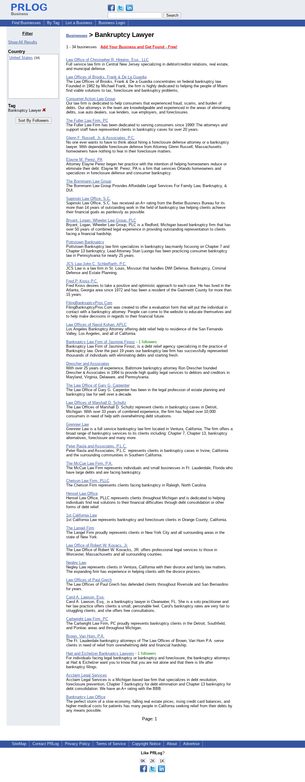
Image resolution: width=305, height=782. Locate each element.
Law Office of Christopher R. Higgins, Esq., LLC (107, 59)
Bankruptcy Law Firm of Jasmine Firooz (100, 342)
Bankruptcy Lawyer (25, 110)
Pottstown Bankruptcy (85, 242)
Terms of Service (111, 743)
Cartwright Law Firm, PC (87, 619)
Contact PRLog (45, 743)
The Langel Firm (80, 528)
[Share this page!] (120, 9)
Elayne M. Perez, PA (84, 159)
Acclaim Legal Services (86, 675)
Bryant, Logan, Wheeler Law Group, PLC (101, 220)
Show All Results (22, 42)
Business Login (112, 23)
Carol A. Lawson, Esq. (85, 597)
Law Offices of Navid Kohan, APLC (96, 324)
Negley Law (76, 562)
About (172, 743)
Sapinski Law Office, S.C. (88, 198)
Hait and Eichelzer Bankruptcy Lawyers (100, 653)
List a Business (79, 23)
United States (21, 57)
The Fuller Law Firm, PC (87, 120)
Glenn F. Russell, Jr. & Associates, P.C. (100, 138)
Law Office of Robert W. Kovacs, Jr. (97, 545)
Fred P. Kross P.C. (82, 281)
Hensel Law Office (82, 493)
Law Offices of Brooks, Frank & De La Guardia (106, 77)
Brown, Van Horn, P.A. (85, 636)
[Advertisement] (268, 120)
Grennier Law (77, 424)
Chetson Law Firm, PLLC (87, 480)
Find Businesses (26, 23)
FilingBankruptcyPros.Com (89, 303)
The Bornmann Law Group (88, 181)
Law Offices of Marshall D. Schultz (96, 402)
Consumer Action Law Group (90, 99)
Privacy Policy (77, 743)
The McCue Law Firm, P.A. (89, 463)
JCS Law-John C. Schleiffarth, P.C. (96, 264)
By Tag (53, 23)
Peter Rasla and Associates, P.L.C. (96, 446)
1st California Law (81, 515)
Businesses (76, 35)
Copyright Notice (146, 743)
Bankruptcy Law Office (85, 697)
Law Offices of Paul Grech (89, 580)
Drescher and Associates (87, 363)
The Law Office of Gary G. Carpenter (98, 385)
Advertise (191, 743)
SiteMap (19, 743)
